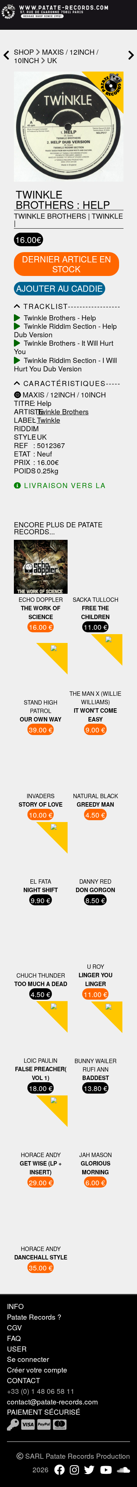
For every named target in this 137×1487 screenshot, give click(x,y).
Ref (21, 445)
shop (24, 52)
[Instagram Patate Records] (74, 1469)
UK (52, 60)
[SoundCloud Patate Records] (123, 1469)
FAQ (14, 1338)
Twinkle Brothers (50, 216)
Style (22, 436)
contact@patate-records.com (52, 1401)
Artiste (22, 411)
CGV (14, 1327)
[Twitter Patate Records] (89, 1469)
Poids (22, 470)
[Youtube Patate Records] (106, 1469)
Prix (22, 462)
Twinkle (107, 216)
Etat (22, 453)
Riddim (22, 428)
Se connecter (28, 1359)
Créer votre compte (37, 1369)
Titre (22, 403)
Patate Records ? (34, 1316)
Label (22, 419)
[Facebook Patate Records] (59, 1469)
